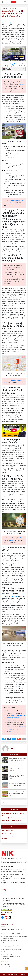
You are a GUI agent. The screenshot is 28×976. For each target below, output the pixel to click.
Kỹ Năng (4, 838)
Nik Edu (14, 974)
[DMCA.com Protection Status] (6, 909)
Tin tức (4, 841)
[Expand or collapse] (24, 69)
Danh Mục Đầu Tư (7, 836)
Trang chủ (4, 8)
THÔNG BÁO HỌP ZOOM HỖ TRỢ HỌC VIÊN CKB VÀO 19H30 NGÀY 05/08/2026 (17, 776)
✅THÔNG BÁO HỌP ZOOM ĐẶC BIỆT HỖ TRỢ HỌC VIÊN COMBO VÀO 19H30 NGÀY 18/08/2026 (17, 759)
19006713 (9, 964)
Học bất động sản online (9, 818)
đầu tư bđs (14, 596)
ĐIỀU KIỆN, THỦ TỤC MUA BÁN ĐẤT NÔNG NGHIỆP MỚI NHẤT (17, 792)
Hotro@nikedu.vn (10, 967)
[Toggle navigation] (25, 2)
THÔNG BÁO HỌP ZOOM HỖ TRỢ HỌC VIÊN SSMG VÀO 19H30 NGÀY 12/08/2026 (16, 767)
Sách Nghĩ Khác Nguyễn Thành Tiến (11, 929)
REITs (19, 686)
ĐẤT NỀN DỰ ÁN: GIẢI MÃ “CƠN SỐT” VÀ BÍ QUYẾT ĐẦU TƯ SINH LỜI (17, 784)
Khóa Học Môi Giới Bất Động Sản (12, 820)
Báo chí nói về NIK (7, 830)
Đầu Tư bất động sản (9, 64)
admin (11, 748)
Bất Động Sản (12, 8)
